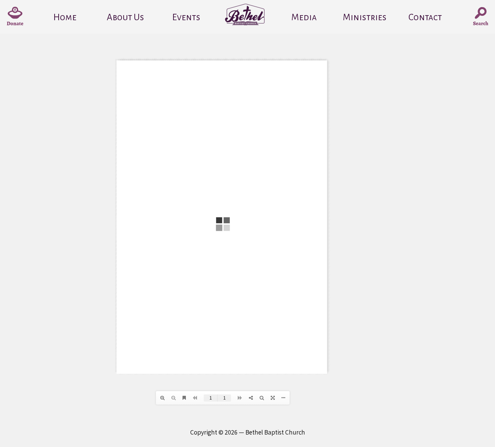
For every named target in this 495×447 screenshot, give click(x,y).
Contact (425, 17)
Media (304, 17)
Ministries (365, 17)
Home (64, 17)
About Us (125, 17)
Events (186, 17)
